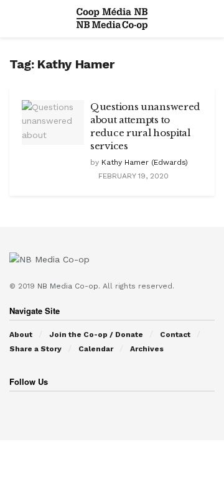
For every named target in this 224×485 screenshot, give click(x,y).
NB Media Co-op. (70, 286)
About (20, 334)
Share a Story (35, 348)
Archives (147, 348)
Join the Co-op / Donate (96, 334)
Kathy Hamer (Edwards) (144, 162)
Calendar (95, 348)
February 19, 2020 (132, 176)
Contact (175, 334)
